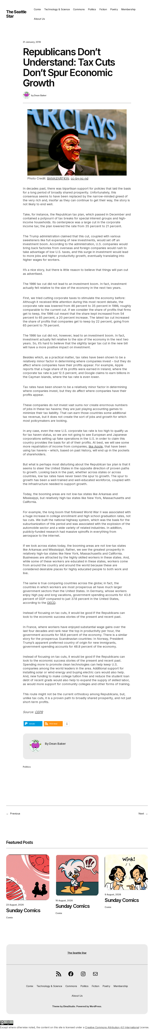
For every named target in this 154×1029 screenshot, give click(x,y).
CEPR (39, 712)
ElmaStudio (69, 1006)
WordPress (95, 1006)
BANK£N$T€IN (58, 178)
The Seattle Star (16, 14)
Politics (27, 767)
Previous (15, 813)
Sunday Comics (23, 910)
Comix (9, 917)
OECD (51, 603)
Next (141, 813)
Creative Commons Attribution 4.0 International (112, 1027)
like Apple (96, 446)
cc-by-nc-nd (79, 178)
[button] (33, 723)
